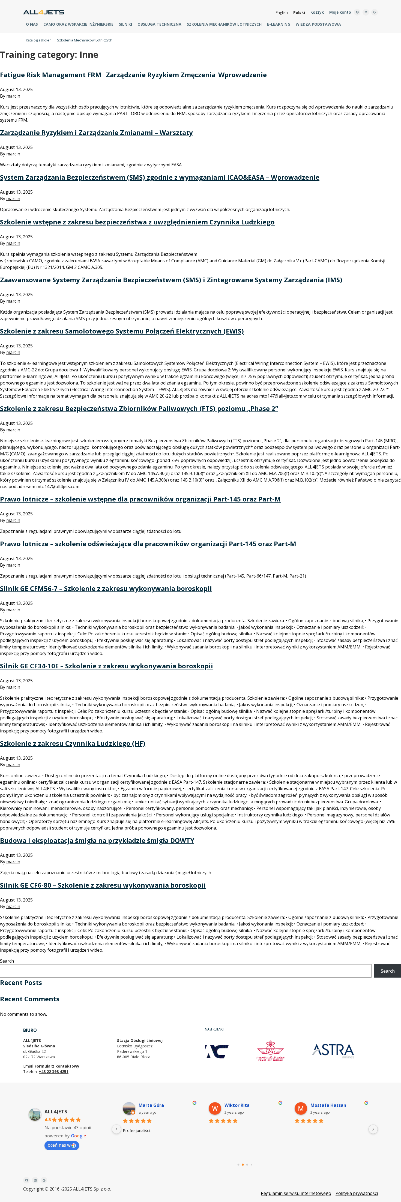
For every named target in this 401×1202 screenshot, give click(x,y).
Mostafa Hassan (328, 1105)
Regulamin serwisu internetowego (296, 1193)
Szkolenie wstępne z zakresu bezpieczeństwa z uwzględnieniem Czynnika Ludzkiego (137, 221)
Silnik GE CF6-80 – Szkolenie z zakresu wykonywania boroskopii (103, 885)
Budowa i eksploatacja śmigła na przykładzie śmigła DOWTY (97, 840)
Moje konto (340, 12)
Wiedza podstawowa (318, 24)
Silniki (125, 24)
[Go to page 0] (238, 1165)
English (282, 12)
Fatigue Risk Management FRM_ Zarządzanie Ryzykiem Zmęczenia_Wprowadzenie (133, 74)
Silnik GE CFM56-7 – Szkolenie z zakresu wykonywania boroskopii (106, 588)
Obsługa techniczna (159, 24)
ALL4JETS (55, 1111)
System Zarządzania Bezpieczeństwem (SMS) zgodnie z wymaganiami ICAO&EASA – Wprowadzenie (159, 177)
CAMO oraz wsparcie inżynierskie (78, 24)
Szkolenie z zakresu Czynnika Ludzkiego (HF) (72, 743)
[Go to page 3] (251, 1164)
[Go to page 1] (243, 1165)
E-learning (278, 24)
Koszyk (317, 12)
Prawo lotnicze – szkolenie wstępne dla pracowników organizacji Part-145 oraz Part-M (140, 498)
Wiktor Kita (237, 1105)
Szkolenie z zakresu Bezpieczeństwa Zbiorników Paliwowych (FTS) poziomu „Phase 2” (139, 408)
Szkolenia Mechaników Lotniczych (224, 24)
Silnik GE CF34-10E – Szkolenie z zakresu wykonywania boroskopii (106, 665)
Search (7, 961)
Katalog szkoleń (39, 40)
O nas (32, 24)
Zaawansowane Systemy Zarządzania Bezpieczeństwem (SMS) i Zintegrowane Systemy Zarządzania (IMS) (171, 279)
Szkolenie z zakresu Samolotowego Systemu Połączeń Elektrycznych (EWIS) (122, 330)
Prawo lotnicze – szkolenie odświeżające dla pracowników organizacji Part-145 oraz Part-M (148, 543)
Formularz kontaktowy (57, 1066)
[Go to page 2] (247, 1165)
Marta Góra (151, 1105)
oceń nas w (59, 1145)
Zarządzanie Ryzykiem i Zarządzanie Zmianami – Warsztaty (96, 132)
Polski (299, 12)
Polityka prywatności (357, 1193)
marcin (13, 96)
